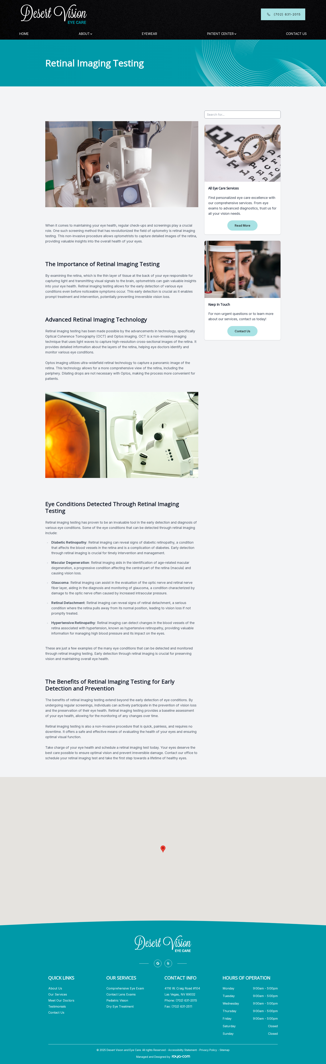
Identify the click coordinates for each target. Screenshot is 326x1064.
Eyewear (149, 34)
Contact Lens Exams (121, 994)
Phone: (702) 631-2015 (181, 1000)
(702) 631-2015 (287, 14)
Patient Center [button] (220, 34)
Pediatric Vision (117, 1000)
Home (24, 34)
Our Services (57, 994)
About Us (55, 988)
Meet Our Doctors (61, 1000)
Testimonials (57, 1006)
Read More (242, 225)
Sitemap (225, 1050)
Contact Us (296, 34)
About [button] (84, 34)
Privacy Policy (208, 1050)
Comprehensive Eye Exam (125, 988)
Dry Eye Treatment (120, 1006)
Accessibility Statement (182, 1050)
